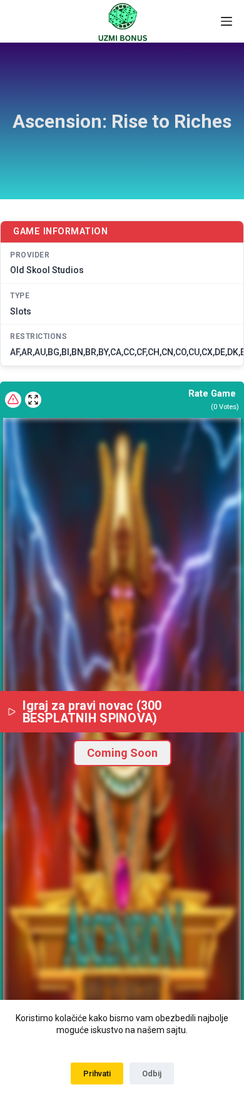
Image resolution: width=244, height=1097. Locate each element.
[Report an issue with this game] (13, 400)
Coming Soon (122, 752)
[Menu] (226, 21)
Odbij (151, 1073)
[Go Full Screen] (33, 400)
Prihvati (97, 1073)
